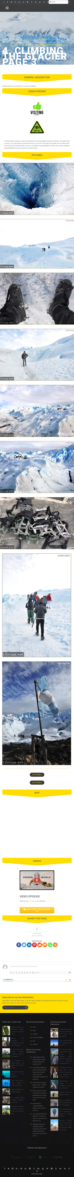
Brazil (34, 1030)
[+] (38, 972)
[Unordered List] (24, 972)
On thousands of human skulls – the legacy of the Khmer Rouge (17, 1064)
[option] (16, 1157)
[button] (37, 775)
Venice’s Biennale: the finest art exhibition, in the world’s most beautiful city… (66, 1033)
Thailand (35, 1044)
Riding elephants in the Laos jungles (17, 1091)
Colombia (35, 1034)
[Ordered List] (22, 972)
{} (35, 972)
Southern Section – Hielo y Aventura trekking (20, 42)
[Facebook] (18, 944)
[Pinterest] (34, 944)
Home (5, 39)
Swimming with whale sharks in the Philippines (17, 1074)
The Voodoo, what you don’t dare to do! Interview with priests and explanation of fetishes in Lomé (66, 1072)
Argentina (26, 39)
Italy (34, 1041)
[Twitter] (24, 944)
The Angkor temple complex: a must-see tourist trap (17, 1100)
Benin (34, 1027)
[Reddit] (39, 944)
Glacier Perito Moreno (51, 39)
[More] (55, 944)
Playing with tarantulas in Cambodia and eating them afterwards (17, 1042)
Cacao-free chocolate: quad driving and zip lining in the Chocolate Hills (17, 1110)
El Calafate (37, 39)
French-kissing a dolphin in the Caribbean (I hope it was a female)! (66, 1084)
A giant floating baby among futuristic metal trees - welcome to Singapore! (17, 1053)
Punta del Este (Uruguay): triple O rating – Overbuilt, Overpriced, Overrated (39, 1085)
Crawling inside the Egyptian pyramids (66, 1093)
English (53, 2)
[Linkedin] (29, 944)
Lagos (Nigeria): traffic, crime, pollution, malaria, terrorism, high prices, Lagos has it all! (39, 1060)
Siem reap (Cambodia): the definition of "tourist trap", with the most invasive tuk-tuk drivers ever (40, 1117)
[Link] (32, 972)
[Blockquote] (27, 972)
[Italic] (14, 972)
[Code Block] (30, 972)
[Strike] (19, 972)
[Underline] (16, 972)
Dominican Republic (38, 1037)
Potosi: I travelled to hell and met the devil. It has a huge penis (66, 1103)
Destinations (16, 39)
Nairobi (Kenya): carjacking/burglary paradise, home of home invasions (39, 1107)
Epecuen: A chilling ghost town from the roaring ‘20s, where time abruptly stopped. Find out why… (66, 1125)
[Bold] (11, 972)
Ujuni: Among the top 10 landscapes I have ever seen (66, 1043)
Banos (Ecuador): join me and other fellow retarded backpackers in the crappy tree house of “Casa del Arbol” (39, 1095)
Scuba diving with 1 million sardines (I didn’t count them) (17, 1083)
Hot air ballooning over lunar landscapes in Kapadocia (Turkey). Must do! (66, 1113)
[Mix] (44, 944)
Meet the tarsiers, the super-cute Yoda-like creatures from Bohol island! (17, 1030)
